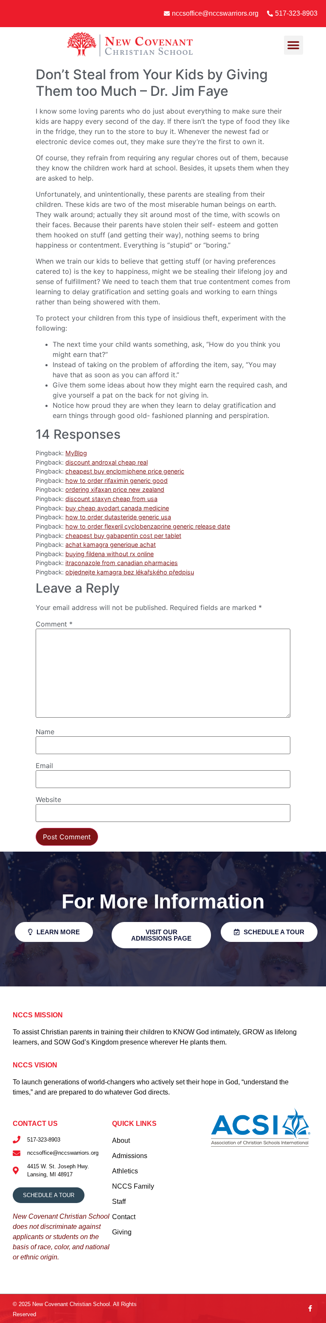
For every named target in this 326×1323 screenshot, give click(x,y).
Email (44, 765)
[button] (293, 45)
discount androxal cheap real (106, 462)
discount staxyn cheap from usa (111, 498)
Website (48, 799)
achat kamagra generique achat (110, 544)
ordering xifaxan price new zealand (114, 489)
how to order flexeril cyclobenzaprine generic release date (147, 526)
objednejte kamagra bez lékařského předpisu (129, 572)
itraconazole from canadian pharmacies (121, 562)
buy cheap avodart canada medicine (117, 508)
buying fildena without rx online (109, 553)
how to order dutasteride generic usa (118, 517)
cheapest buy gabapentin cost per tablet (123, 535)
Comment (54, 624)
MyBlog (76, 453)
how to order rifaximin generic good (116, 480)
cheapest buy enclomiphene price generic (124, 471)
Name (45, 731)
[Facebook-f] (310, 1308)
